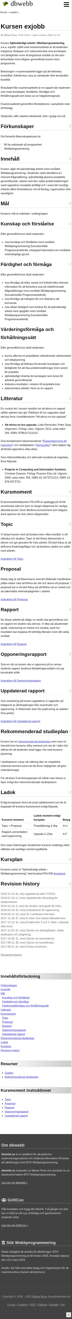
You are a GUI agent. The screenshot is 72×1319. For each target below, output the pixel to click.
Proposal (7, 1022)
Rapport (7, 1026)
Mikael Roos (10, 35)
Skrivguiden (43, 445)
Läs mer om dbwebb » (14, 1182)
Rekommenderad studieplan (17, 1038)
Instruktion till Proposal (14, 599)
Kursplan (6, 1046)
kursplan (59, 873)
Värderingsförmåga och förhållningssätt (25, 1005)
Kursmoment (8, 1013)
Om (63, 1304)
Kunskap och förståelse (16, 997)
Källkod (42, 1304)
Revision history (10, 1050)
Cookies (22, 1304)
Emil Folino (24, 35)
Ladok (4, 1042)
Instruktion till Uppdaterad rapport (20, 721)
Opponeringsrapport (14, 1030)
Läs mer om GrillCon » (14, 1225)
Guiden (9, 1072)
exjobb (13, 12)
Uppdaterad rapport (13, 1034)
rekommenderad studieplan (34, 741)
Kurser (3, 12)
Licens (11, 1304)
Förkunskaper (9, 985)
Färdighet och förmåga (15, 1001)
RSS (32, 1304)
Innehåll (5, 989)
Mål (3, 993)
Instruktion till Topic (12, 558)
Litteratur (6, 1009)
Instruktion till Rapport (13, 644)
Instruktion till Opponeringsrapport (21, 680)
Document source (11, 954)
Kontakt (53, 1304)
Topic (5, 1017)
